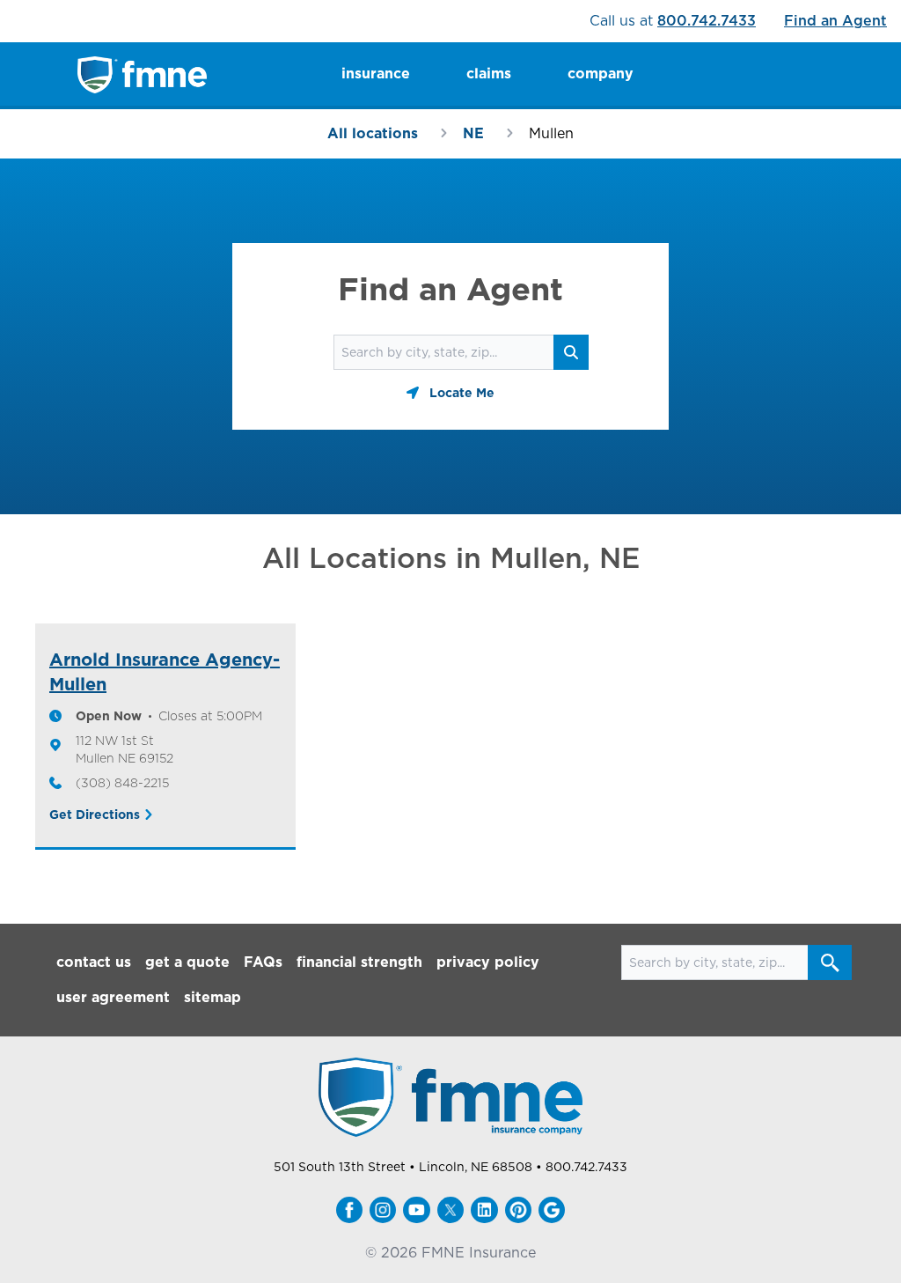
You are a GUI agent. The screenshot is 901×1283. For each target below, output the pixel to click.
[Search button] (830, 962)
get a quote (187, 962)
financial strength (359, 962)
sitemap (212, 997)
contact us (93, 962)
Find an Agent (835, 20)
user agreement (113, 997)
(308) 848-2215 (122, 783)
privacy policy (487, 962)
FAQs (263, 962)
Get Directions (94, 814)
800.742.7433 (706, 20)
